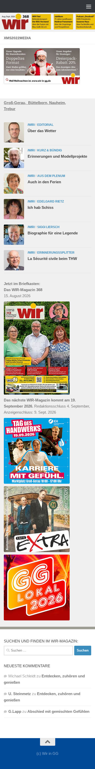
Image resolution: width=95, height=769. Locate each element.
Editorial (45, 125)
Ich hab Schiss (40, 207)
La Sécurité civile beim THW (52, 258)
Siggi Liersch (48, 227)
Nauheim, (57, 102)
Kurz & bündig (49, 150)
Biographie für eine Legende (53, 233)
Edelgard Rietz (50, 201)
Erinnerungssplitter (55, 252)
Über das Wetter (42, 131)
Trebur (9, 109)
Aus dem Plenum (51, 176)
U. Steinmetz (19, 694)
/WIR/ (31, 125)
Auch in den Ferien (44, 182)
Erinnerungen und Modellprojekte (57, 156)
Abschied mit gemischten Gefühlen (58, 711)
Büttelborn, (38, 102)
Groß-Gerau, (16, 102)
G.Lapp (14, 711)
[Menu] (88, 6)
